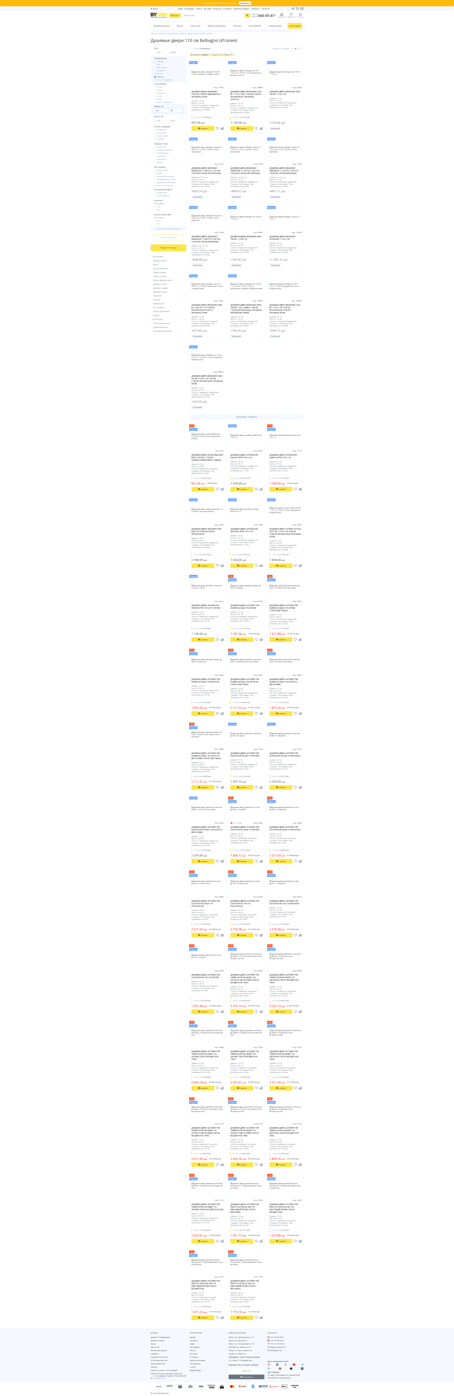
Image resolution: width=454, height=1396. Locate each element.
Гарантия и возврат (241, 9)
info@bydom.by (276, 1350)
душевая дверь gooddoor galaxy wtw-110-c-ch (244, 456)
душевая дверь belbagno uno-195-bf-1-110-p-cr (246, 237)
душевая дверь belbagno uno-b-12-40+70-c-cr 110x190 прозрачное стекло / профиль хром (207, 309)
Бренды (193, 1337)
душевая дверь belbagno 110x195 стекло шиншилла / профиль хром (206, 94)
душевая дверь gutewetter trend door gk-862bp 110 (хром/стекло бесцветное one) (207, 1207)
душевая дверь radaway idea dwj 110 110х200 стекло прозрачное (206, 531)
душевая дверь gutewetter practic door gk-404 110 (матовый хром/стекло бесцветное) (205, 1285)
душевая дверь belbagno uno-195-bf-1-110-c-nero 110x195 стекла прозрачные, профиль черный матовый (246, 309)
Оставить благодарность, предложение (284, 1375)
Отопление (157, 319)
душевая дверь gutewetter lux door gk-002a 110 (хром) (244, 828)
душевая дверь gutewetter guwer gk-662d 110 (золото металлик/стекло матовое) (206, 756)
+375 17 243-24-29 (277, 1344)
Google (155, 1378)
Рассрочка (217, 9)
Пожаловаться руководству (279, 1378)
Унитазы (237, 26)
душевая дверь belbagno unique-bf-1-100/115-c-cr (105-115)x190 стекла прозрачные (206, 171)
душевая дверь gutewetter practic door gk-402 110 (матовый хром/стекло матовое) (244, 1208)
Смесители (195, 26)
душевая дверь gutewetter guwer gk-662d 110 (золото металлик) (283, 682)
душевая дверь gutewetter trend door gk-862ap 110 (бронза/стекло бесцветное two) (284, 978)
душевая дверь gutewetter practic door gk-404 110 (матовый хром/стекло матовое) (244, 1285)
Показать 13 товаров (169, 248)
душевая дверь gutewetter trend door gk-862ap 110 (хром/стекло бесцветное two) (205, 1055)
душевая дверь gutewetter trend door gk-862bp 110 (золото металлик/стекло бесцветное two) (205, 1132)
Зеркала (154, 1367)
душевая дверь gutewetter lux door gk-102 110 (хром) (205, 976)
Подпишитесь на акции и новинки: (244, 1365)
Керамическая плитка (159, 1357)
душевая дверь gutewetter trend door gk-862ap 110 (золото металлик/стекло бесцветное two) (244, 978)
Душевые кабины (162, 26)
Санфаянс (155, 1354)
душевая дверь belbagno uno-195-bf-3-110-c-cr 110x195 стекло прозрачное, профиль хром (207, 380)
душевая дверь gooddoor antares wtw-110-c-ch (244, 530)
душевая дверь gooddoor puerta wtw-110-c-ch (283, 456)
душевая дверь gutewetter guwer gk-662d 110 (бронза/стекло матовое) (244, 682)
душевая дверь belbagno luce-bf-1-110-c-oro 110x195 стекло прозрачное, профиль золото (246, 95)
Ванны (180, 26)
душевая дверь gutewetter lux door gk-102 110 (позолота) (244, 903)
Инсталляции (255, 26)
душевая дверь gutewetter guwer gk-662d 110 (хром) (244, 606)
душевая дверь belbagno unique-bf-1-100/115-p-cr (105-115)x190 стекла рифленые (206, 239)
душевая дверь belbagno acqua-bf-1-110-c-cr (282, 237)
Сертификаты (195, 1364)
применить (245, 3)
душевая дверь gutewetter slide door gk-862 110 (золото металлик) (206, 830)
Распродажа (189, 9)
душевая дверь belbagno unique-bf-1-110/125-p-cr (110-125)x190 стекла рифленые (284, 171)
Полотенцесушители (159, 1360)
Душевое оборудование (160, 1337)
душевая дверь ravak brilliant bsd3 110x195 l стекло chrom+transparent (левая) (207, 457)
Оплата (199, 9)
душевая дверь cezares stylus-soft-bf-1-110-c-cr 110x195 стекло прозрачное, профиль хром (285, 533)
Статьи (192, 1367)
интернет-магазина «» (170, 1373)
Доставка (207, 9)
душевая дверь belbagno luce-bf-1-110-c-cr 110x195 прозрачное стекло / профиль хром (285, 309)
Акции (180, 9)
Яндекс (163, 1378)
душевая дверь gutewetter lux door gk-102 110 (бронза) (284, 902)
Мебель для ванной (217, 26)
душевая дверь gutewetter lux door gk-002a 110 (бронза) (284, 828)
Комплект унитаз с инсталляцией (164, 1370)
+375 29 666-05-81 (276, 1337)
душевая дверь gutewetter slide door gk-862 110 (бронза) (284, 754)
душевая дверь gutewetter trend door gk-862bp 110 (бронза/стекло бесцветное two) (284, 1055)
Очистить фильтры (168, 238)
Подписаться (247, 1377)
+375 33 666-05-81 (277, 1340)
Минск (155, 9)
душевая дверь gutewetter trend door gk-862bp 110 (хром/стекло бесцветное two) (244, 1055)
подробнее (232, 3)
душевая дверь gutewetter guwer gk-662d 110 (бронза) (205, 680)
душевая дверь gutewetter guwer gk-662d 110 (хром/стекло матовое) (283, 608)
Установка (227, 9)
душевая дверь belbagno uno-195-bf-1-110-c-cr (285, 92)
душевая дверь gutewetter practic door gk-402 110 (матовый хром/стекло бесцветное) (283, 1208)
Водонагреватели (158, 1364)
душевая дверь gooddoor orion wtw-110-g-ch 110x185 (205, 606)
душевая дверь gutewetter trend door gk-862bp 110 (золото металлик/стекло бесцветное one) (244, 1132)
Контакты (265, 9)
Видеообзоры (195, 1370)
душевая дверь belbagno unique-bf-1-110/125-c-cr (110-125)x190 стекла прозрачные (245, 171)
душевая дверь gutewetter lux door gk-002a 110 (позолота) (205, 903)
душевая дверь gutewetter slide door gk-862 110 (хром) (244, 754)
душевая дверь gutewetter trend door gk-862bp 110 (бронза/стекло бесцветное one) (284, 1132)
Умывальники (275, 26)
